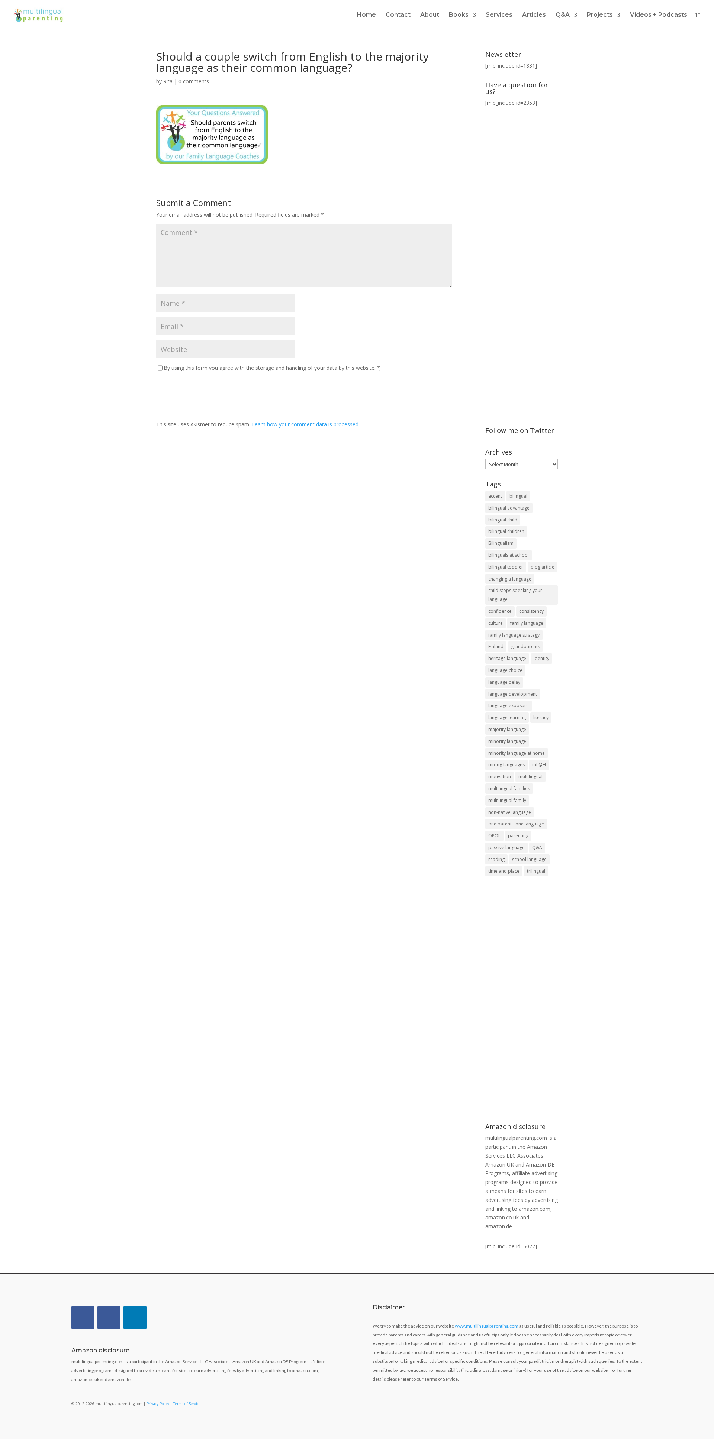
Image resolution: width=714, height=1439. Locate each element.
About (429, 15)
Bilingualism (501, 543)
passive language (506, 847)
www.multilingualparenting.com (486, 1326)
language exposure (508, 705)
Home (366, 15)
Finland (496, 646)
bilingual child (502, 520)
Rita (168, 81)
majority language (507, 729)
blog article (542, 567)
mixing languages (506, 764)
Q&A (537, 847)
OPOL (494, 835)
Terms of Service (186, 1403)
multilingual (530, 776)
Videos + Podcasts (658, 15)
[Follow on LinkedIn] (135, 1317)
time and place (504, 871)
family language (526, 623)
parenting (518, 835)
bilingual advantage (509, 508)
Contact (398, 15)
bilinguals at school (508, 555)
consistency (531, 611)
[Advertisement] (521, 1000)
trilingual (536, 871)
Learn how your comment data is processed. (306, 424)
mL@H (539, 764)
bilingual (518, 496)
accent (495, 496)
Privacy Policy (158, 1403)
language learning (507, 717)
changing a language (509, 579)
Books (459, 15)
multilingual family (507, 800)
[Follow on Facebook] (82, 1317)
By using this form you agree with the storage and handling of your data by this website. (272, 367)
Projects (600, 15)
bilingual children (506, 531)
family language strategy (514, 635)
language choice (505, 670)
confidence (500, 611)
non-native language (509, 812)
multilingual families (509, 788)
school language (529, 859)
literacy (541, 717)
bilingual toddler (505, 567)
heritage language (507, 658)
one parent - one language (516, 824)
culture (495, 623)
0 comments (193, 81)
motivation (499, 776)
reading (496, 859)
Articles (534, 15)
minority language (507, 741)
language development (512, 694)
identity (541, 658)
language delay (504, 682)
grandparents (525, 646)
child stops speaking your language (515, 594)
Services (499, 15)
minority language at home (516, 753)
